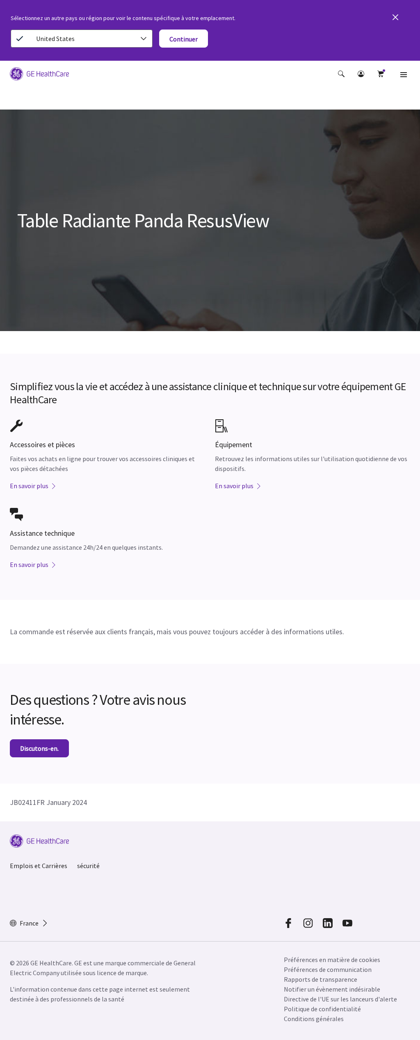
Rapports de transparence (320, 979)
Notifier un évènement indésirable (332, 989)
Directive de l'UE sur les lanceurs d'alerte (340, 999)
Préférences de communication (328, 969)
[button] (341, 74)
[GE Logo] (39, 75)
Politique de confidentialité (322, 1009)
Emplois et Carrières (38, 866)
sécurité (88, 866)
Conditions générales (314, 1019)
